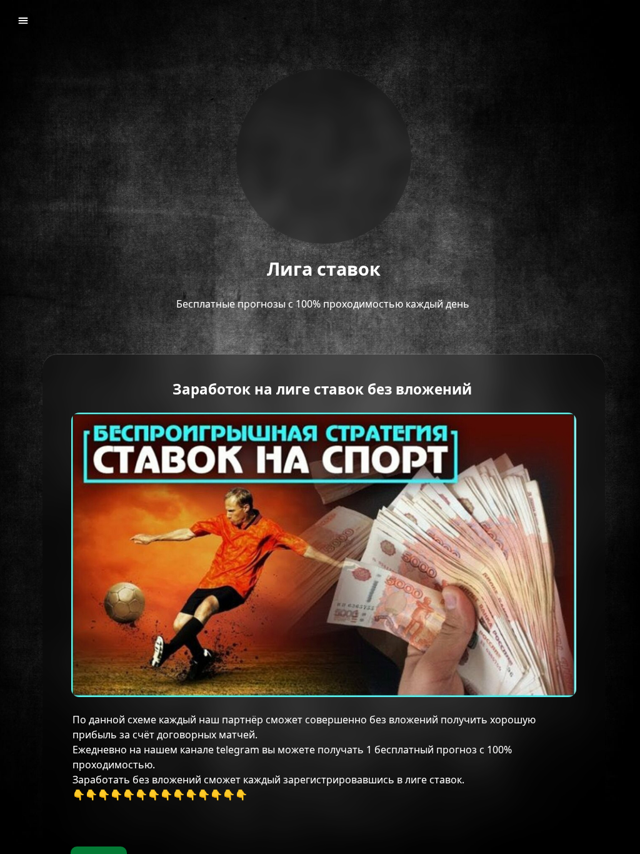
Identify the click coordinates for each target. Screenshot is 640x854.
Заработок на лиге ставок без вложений (324, 389)
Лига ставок (324, 269)
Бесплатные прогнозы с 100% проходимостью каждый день (324, 304)
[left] (23, 20)
